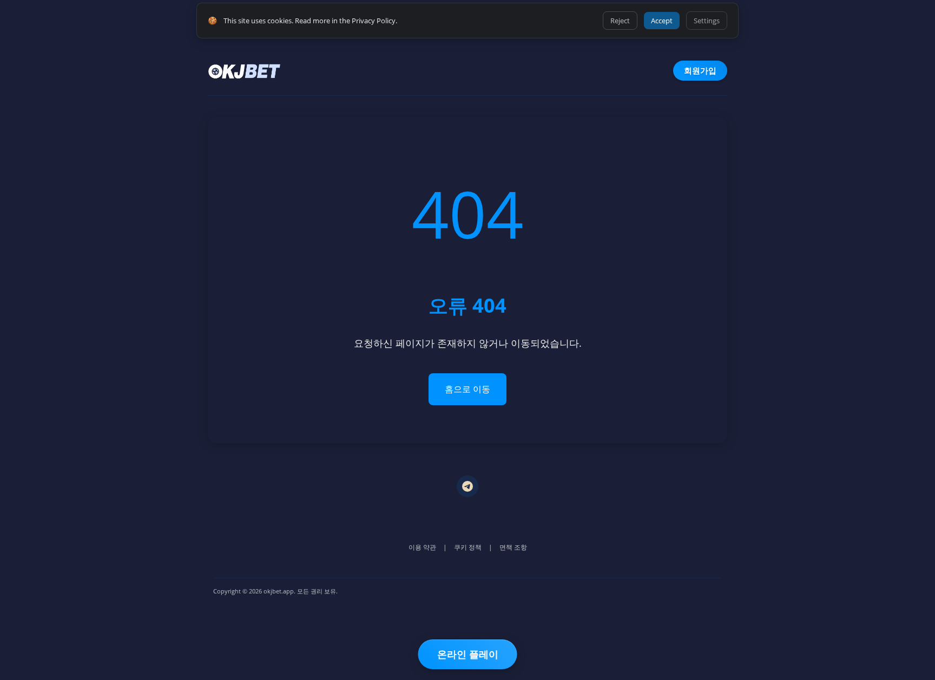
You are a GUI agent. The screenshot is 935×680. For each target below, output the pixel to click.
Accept (662, 20)
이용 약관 (422, 547)
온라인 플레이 (467, 654)
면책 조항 (513, 547)
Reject (620, 20)
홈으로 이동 (467, 389)
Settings (707, 20)
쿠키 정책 (468, 547)
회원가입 (700, 70)
